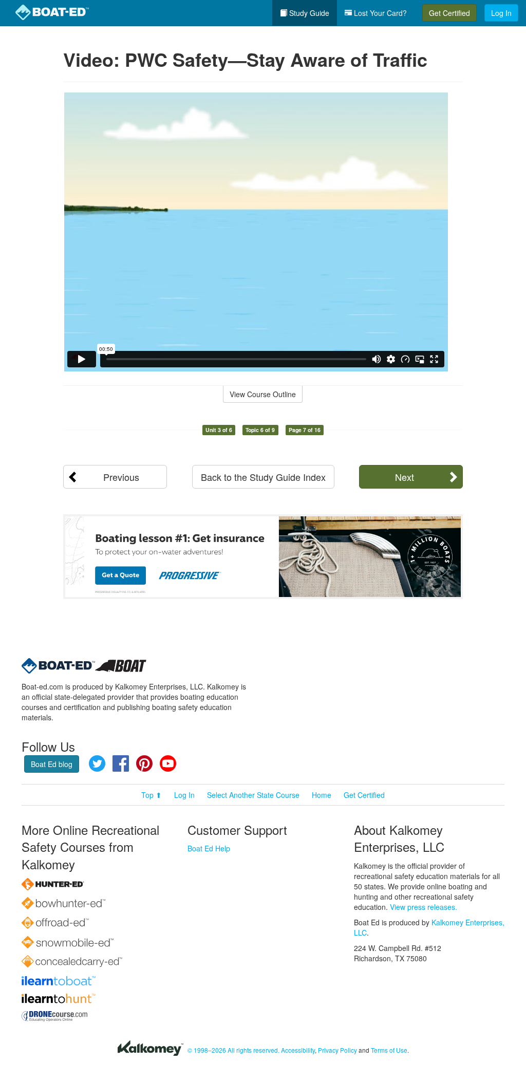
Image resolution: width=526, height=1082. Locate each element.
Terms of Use (389, 1050)
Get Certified (449, 13)
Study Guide (308, 13)
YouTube (168, 763)
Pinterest (144, 763)
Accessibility (298, 1050)
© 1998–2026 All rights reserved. (233, 1050)
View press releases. (423, 907)
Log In (501, 13)
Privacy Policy (337, 1050)
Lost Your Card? (379, 13)
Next (404, 476)
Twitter (97, 763)
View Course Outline (263, 394)
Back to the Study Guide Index (263, 476)
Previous (121, 476)
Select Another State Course (253, 795)
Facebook (120, 763)
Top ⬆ (151, 795)
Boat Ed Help (208, 848)
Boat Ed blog (51, 764)
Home (321, 795)
